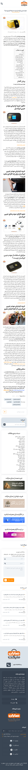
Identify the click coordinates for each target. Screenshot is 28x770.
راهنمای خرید (22, 452)
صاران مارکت (21, 32)
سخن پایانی (20, 77)
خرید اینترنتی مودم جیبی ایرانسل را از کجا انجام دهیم (19, 74)
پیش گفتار (21, 54)
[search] (4, 411)
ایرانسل (17, 396)
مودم (24, 206)
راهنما (23, 451)
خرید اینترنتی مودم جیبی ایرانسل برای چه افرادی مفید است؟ (19, 61)
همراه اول (22, 469)
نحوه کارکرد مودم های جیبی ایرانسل (19, 65)
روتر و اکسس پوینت (20, 454)
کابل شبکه (22, 460)
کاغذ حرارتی (22, 462)
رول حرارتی (22, 455)
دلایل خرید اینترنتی (16, 399)
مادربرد (23, 463)
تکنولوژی (23, 448)
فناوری (23, 458)
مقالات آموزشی (21, 465)
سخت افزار (22, 457)
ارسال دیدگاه (10, 580)
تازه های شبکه (21, 446)
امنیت (23, 440)
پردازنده (23, 444)
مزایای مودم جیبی (17, 402)
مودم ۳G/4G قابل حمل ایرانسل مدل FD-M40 (14, 363)
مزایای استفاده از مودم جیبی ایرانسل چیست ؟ (19, 69)
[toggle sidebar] (2, 4)
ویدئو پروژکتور (21, 471)
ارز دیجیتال (22, 438)
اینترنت (23, 443)
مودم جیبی (14, 97)
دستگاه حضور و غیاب (20, 449)
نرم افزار (23, 468)
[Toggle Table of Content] (22, 52)
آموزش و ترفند (21, 437)
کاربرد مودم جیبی (8, 399)
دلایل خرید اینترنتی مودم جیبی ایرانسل (19, 56)
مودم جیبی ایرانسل (16, 404)
